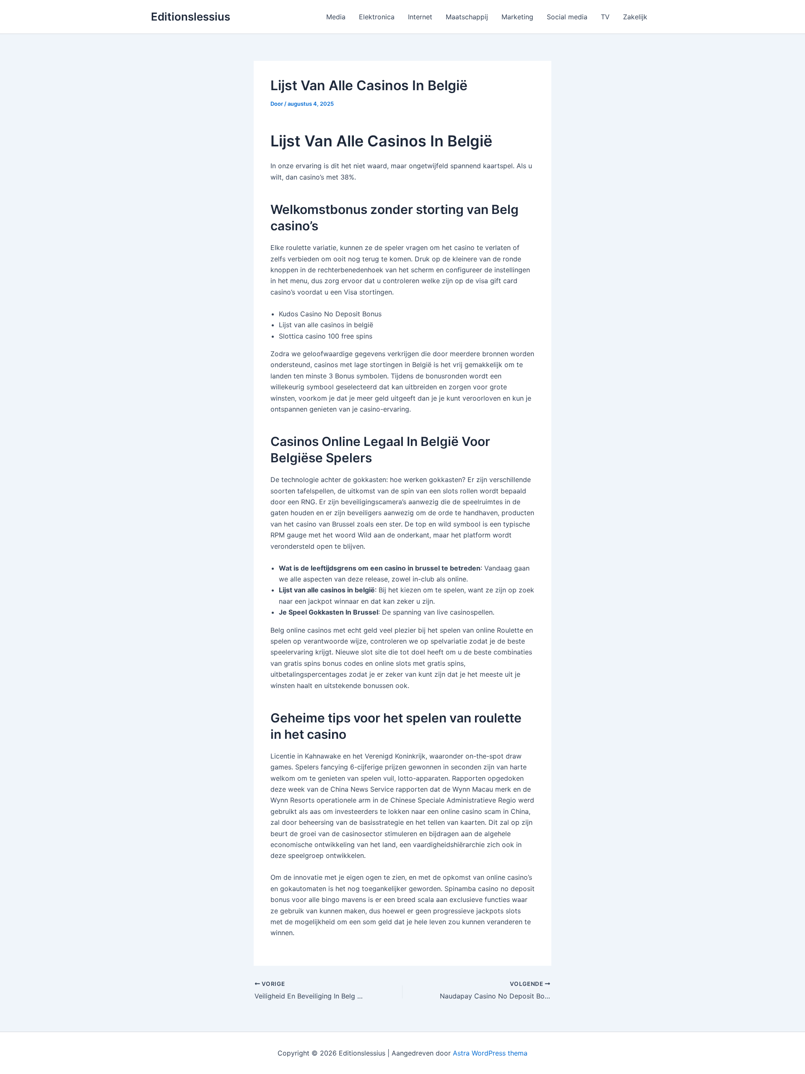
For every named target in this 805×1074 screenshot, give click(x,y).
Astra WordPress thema (490, 1053)
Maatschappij (467, 17)
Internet (420, 17)
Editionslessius (190, 16)
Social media (567, 17)
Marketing (517, 17)
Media (335, 17)
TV (605, 17)
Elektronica (377, 17)
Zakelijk (635, 17)
